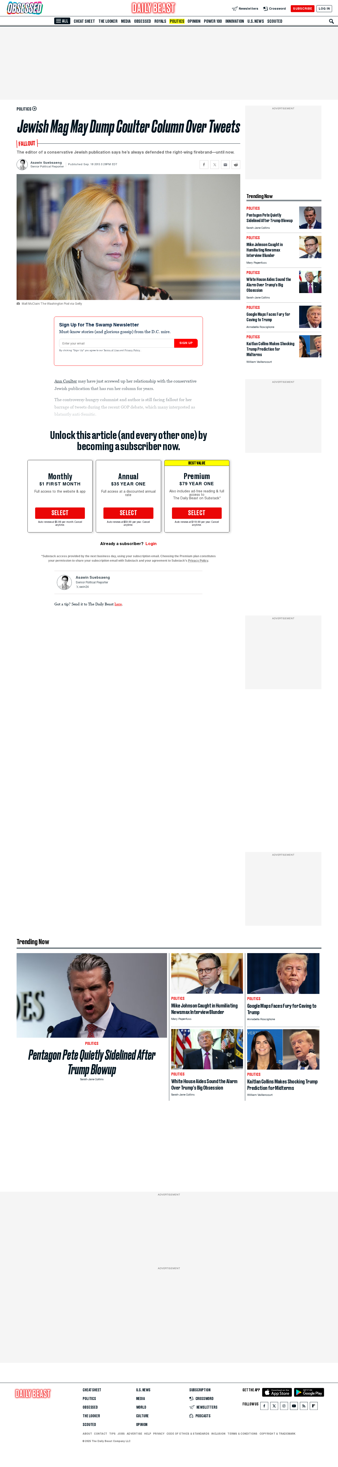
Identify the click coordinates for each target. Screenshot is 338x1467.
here (118, 604)
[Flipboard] (313, 1407)
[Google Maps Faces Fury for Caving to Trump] (310, 326)
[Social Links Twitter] (274, 1407)
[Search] (331, 21)
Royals (160, 21)
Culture (142, 1416)
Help (147, 1433)
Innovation (234, 21)
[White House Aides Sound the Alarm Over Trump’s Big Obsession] (310, 292)
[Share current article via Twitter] (214, 164)
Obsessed (142, 21)
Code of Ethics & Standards (188, 1433)
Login (151, 543)
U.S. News (255, 21)
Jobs (121, 1433)
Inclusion (218, 1433)
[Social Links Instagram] (284, 1407)
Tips (112, 1433)
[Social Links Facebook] (264, 1407)
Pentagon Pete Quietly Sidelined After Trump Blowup (91, 1062)
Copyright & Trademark (278, 1433)
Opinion (194, 21)
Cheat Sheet (84, 21)
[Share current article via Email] (225, 164)
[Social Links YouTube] (294, 1407)
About (87, 1433)
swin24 (84, 587)
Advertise (134, 1433)
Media (126, 21)
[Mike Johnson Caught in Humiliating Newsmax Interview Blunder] (310, 257)
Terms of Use (112, 350)
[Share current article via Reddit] (236, 164)
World (141, 1407)
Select (60, 513)
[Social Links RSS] (304, 1407)
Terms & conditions (242, 1433)
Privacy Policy (132, 350)
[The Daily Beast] (153, 8)
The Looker (108, 21)
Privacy (159, 1433)
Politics (177, 21)
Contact (100, 1433)
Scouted (274, 21)
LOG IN (324, 8)
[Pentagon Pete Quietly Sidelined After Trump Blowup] (310, 227)
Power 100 (213, 21)
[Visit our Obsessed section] (40, 8)
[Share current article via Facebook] (204, 164)
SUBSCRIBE (302, 8)
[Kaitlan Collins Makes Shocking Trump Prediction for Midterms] (310, 356)
